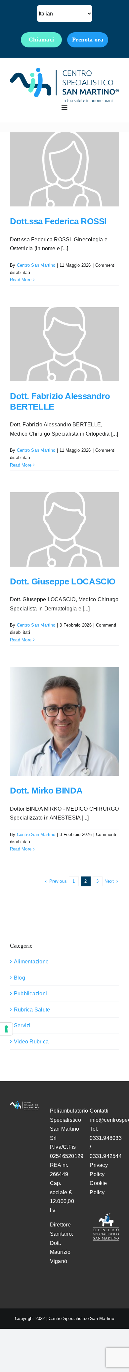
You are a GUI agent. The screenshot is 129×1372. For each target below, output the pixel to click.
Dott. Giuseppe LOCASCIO (62, 581)
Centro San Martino (36, 265)
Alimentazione (31, 961)
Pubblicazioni (30, 993)
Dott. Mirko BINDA (46, 790)
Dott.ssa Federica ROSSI (58, 221)
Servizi (22, 1025)
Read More (20, 279)
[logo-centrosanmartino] (64, 70)
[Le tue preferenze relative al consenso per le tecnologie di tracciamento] (6, 1029)
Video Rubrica (31, 1041)
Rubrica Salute (32, 1009)
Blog (19, 978)
